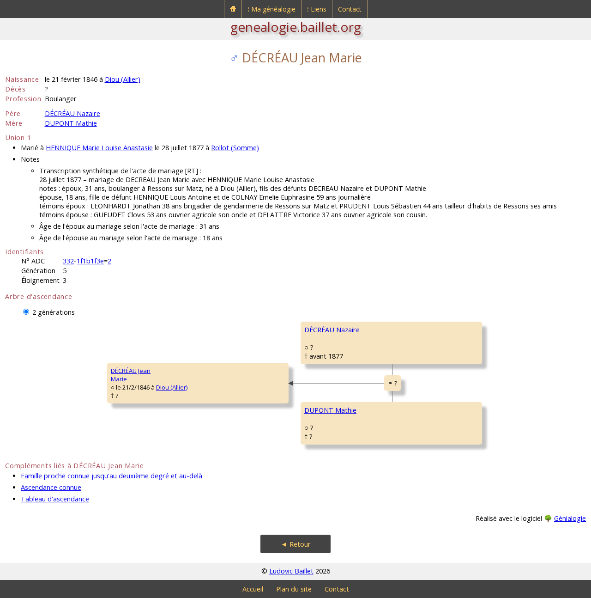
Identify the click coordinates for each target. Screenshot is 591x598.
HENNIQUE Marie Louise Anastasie (99, 147)
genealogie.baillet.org (295, 27)
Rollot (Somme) (235, 147)
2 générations (53, 312)
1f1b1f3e (90, 260)
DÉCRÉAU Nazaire (72, 113)
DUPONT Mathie (71, 123)
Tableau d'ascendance (55, 498)
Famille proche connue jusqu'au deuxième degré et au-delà (111, 475)
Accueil (252, 589)
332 (68, 260)
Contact (350, 9)
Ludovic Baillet (291, 571)
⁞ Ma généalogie (271, 9)
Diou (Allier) (122, 79)
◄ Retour (296, 544)
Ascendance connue (51, 487)
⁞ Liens (316, 9)
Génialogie (570, 518)
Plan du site (294, 589)
